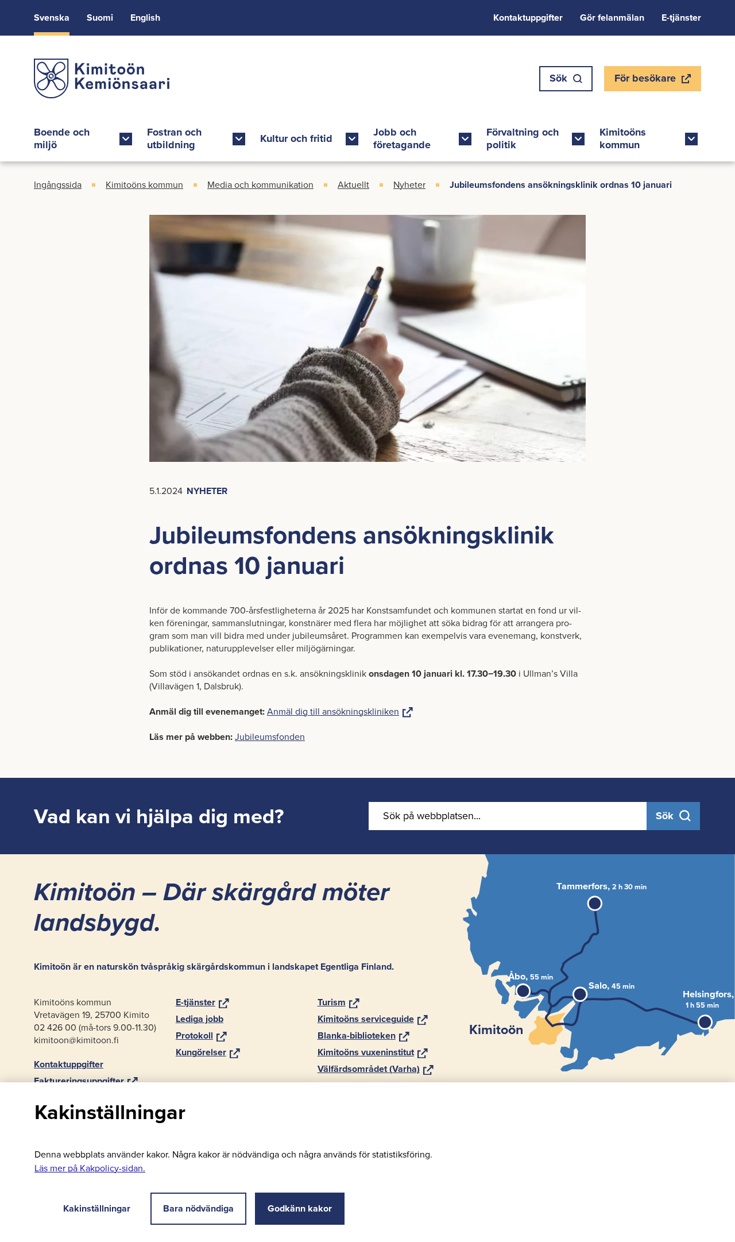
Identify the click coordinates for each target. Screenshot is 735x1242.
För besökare (645, 81)
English (145, 17)
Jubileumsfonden (270, 736)
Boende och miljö (62, 138)
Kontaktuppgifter (528, 17)
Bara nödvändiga (198, 1208)
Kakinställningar (96, 1208)
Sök (558, 78)
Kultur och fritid (296, 138)
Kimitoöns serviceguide (373, 1018)
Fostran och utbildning (174, 138)
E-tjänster (681, 17)
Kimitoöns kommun (622, 138)
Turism (338, 1002)
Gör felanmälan (612, 17)
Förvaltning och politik (522, 138)
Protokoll (201, 1035)
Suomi (100, 17)
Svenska (51, 17)
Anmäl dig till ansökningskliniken (340, 711)
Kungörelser (208, 1052)
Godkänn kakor (300, 1208)
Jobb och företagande (402, 138)
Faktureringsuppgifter (86, 1080)
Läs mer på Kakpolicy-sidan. (89, 1168)
